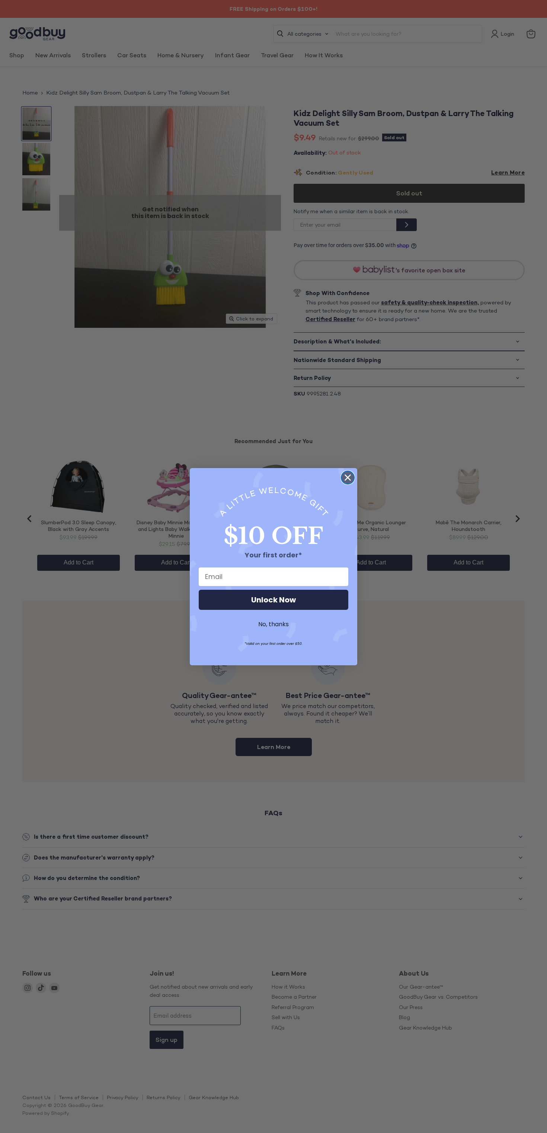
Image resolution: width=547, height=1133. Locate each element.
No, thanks (273, 624)
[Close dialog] (347, 477)
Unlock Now (273, 600)
